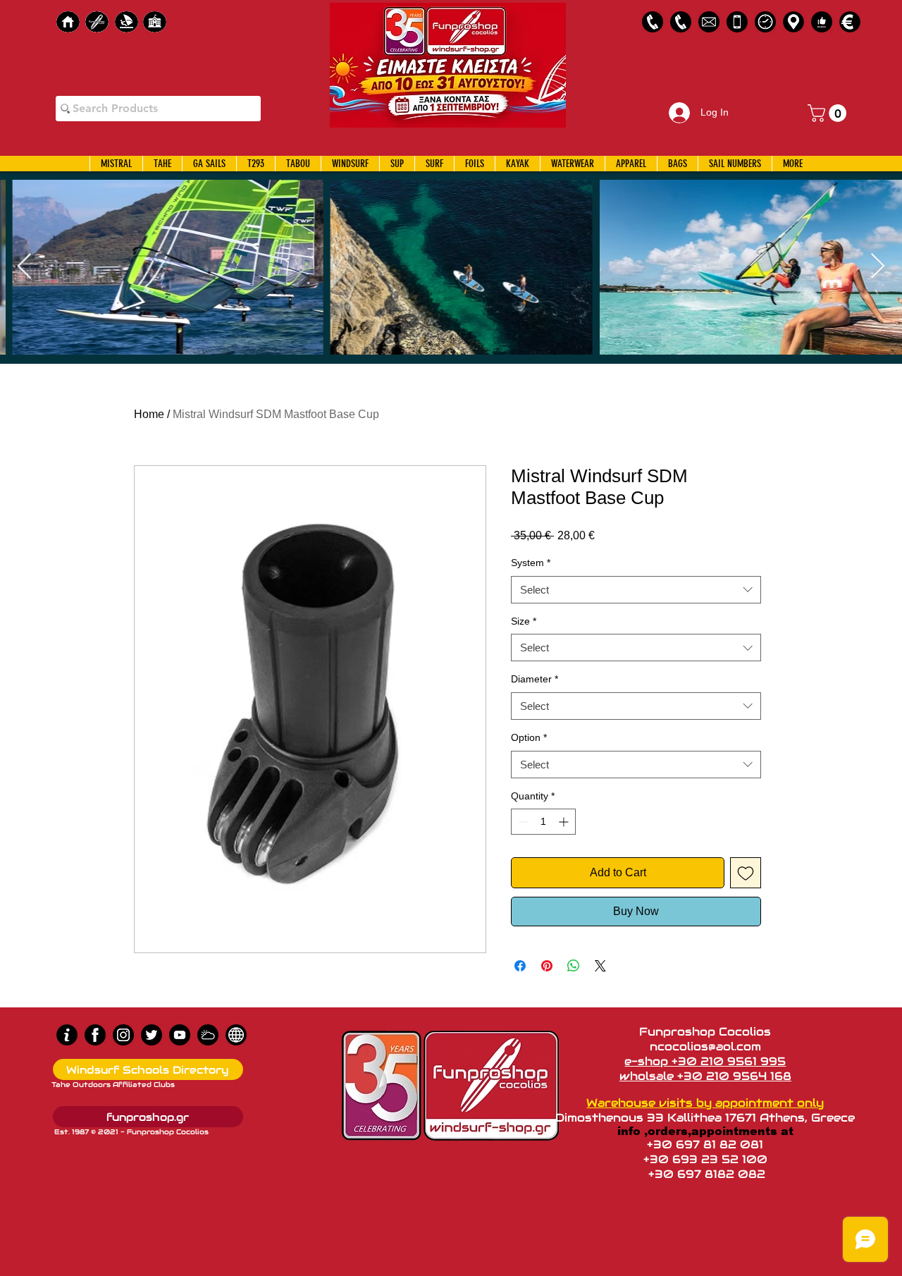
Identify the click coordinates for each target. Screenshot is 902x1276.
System (530, 562)
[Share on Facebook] (520, 965)
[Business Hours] (765, 21)
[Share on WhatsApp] (573, 965)
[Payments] (849, 21)
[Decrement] (522, 821)
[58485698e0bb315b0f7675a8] (708, 21)
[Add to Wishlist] (745, 872)
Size (523, 621)
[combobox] (636, 589)
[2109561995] (652, 21)
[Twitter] (151, 1034)
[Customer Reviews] (821, 21)
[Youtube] (179, 1034)
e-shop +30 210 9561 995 (705, 1061)
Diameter (534, 679)
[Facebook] (95, 1034)
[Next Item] (878, 267)
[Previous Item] (24, 267)
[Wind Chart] (207, 1034)
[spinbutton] (543, 821)
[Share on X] (600, 965)
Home (149, 414)
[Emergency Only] (737, 21)
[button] (829, 113)
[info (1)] (67, 1034)
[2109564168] (680, 21)
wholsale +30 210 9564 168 (705, 1076)
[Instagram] (123, 1034)
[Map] (793, 21)
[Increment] (565, 821)
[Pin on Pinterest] (546, 965)
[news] (236, 1034)
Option (529, 737)
